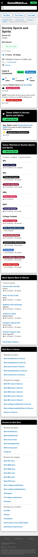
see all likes (27, 85)
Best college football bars (13, 485)
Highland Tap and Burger (12, 304)
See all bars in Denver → (11, 342)
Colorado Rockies (10, 209)
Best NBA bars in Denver (13, 392)
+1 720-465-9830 (10, 62)
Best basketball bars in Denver (15, 371)
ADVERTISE (19, 539)
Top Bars (6, 15)
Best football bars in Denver (14, 358)
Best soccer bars (10, 439)
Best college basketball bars (14, 489)
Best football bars (10, 431)
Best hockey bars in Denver (14, 375)
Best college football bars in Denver (17, 404)
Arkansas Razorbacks (11, 235)
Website (7, 65)
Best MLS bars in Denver (13, 400)
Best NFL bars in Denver (13, 384)
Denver (4, 21)
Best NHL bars (9, 473)
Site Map (3, 547)
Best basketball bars (11, 443)
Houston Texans (9, 165)
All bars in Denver (10, 412)
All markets (8, 518)
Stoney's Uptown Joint (11, 332)
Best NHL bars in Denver (13, 396)
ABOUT (7, 539)
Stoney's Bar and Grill (11, 286)
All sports (7, 452)
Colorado (30, 20)
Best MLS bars (9, 477)
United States (19, 20)
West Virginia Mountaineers (13, 228)
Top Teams (19, 15)
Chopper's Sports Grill (11, 323)
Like (20, 72)
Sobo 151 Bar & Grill (10, 295)
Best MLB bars (9, 465)
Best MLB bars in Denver (13, 388)
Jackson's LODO (9, 313)
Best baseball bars (11, 435)
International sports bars (13, 527)
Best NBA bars (9, 469)
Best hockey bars (10, 447)
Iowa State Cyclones (14, 100)
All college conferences (13, 497)
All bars (7, 514)
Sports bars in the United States (16, 523)
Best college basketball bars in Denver (18, 408)
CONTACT (31, 539)
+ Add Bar (33, 2)
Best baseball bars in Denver (15, 362)
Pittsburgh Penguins (11, 177)
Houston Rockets (13, 88)
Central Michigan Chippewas (14, 257)
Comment (30, 72)
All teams (7, 501)
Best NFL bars (9, 461)
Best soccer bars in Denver (14, 366)
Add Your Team (10, 46)
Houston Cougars (10, 221)
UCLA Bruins (8, 250)
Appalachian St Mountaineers (17, 132)
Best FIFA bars (9, 481)
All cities (7, 510)
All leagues (8, 493)
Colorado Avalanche (11, 184)
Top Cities (31, 15)
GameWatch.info (7, 20)
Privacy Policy (12, 547)
